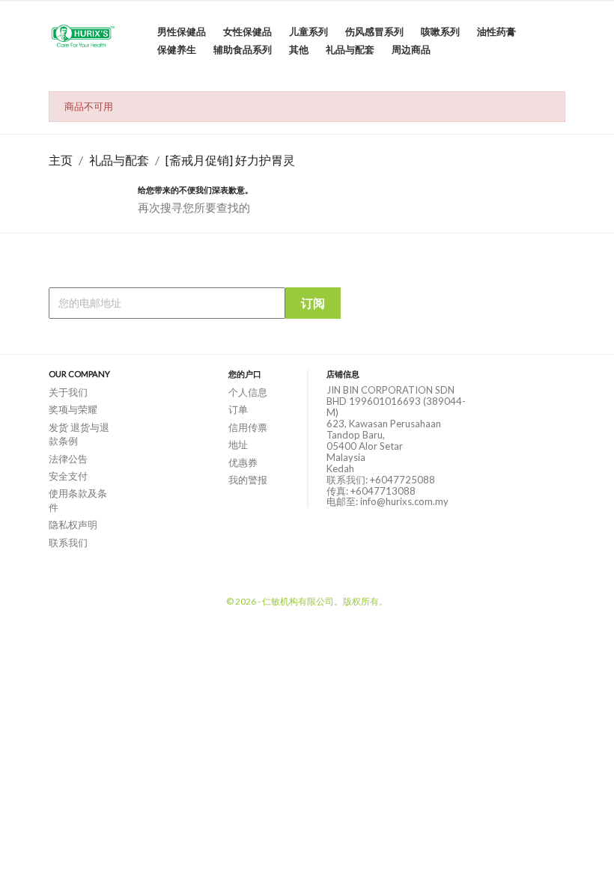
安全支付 (68, 476)
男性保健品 (181, 31)
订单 (238, 409)
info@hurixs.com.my (404, 501)
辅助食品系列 (242, 49)
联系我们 (68, 543)
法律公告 (68, 459)
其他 (298, 49)
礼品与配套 (350, 49)
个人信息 (247, 392)
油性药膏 (496, 31)
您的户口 (244, 374)
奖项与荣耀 (73, 409)
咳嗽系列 (440, 31)
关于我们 (68, 392)
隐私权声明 (73, 525)
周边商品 (411, 49)
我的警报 (247, 480)
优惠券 (243, 462)
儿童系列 (308, 31)
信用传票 (247, 427)
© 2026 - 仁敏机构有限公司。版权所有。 (307, 601)
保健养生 (176, 49)
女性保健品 (247, 31)
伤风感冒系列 (374, 31)
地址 (238, 444)
